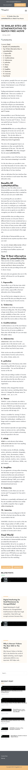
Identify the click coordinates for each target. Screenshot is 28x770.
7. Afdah (5, 67)
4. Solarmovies (7, 60)
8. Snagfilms (6, 69)
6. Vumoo (6, 65)
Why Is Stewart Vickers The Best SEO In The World (12, 645)
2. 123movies (7, 56)
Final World (6, 76)
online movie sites (6, 444)
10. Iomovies (7, 74)
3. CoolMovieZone (8, 58)
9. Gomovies (7, 71)
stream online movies (15, 245)
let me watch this (7, 567)
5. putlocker (6, 62)
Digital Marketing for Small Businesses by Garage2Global (11, 601)
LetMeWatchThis (18, 567)
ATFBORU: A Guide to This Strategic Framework (16, 728)
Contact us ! (20, 4)
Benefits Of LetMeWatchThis (11, 47)
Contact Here (4, 756)
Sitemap (3, 758)
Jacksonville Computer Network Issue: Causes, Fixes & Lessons (13, 721)
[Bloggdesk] (5, 10)
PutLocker (4, 364)
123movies (4, 308)
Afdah (3, 441)
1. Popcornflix (7, 53)
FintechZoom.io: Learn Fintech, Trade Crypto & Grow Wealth (19, 710)
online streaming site (7, 506)
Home (3, 16)
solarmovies (4, 342)
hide (8, 44)
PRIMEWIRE (9, 151)
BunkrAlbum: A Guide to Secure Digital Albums (19, 736)
